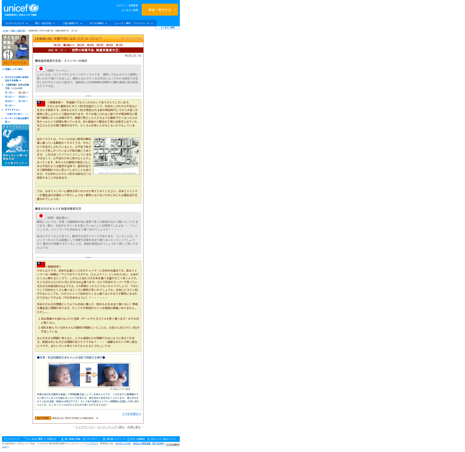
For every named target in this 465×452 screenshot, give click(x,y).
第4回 (90, 45)
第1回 (57, 45)
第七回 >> (10, 105)
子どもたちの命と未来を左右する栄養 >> (17, 78)
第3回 (80, 45)
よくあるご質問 (130, 10)
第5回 (99, 45)
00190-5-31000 (123, 443)
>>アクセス (92, 443)
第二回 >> (24, 92)
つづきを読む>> (131, 414)
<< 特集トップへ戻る (12, 69)
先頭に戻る (134, 427)
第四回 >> (24, 96)
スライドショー (12, 109)
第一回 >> (10, 92)
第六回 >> (24, 101)
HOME (6, 30)
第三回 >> (10, 96)
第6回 (109, 45)
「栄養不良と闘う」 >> (16, 114)
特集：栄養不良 (18, 30)
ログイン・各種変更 (127, 5)
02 (139, 55)
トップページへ (84, 427)
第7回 (119, 45)
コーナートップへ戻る (110, 427)
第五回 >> (10, 101)
